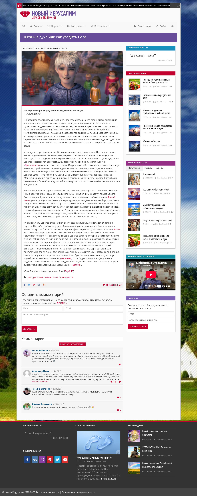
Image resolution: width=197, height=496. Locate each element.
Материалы (78, 27)
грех (29, 277)
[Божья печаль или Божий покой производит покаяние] (134, 468)
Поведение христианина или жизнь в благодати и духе (156, 237)
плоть (55, 277)
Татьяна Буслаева (41, 388)
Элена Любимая (40, 350)
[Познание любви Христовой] (134, 194)
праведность (66, 277)
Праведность (32, 165)
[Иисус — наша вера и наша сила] (134, 225)
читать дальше (40, 381)
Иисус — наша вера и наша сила (157, 220)
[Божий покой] (134, 179)
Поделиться (102, 27)
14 (66, 48)
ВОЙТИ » (62, 303)
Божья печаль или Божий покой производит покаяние (157, 465)
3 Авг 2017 (56, 371)
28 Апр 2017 (59, 404)
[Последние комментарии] (173, 26)
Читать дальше (108, 478)
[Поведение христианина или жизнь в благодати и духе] (134, 240)
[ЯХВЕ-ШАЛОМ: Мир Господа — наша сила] (134, 452)
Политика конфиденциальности (78, 492)
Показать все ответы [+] (72, 344)
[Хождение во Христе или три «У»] (98, 442)
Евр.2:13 (69, 271)
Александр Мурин (40, 371)
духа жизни (65, 258)
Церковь (57, 27)
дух (34, 277)
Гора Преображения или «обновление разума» (154, 206)
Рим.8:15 (76, 264)
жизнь (116, 229)
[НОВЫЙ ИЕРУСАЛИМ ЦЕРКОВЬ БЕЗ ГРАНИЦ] (26, 14)
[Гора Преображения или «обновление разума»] (134, 209)
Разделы (148, 168)
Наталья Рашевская (42, 404)
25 (172, 212)
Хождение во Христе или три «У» (94, 457)
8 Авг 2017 (55, 350)
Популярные (134, 168)
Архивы (160, 168)
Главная (37, 26)
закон (48, 277)
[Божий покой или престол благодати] (134, 436)
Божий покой (149, 174)
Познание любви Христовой (156, 189)
